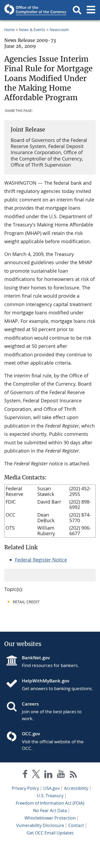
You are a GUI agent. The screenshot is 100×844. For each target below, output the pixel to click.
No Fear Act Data (50, 810)
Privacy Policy (25, 788)
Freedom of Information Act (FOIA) (50, 803)
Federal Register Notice (41, 559)
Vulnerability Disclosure (40, 825)
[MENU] (91, 10)
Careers (30, 704)
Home (9, 29)
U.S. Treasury (50, 796)
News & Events (32, 29)
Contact (76, 825)
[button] (77, 10)
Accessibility (76, 788)
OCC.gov (31, 734)
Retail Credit (26, 601)
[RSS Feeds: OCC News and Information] (73, 775)
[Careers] (13, 707)
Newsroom (59, 29)
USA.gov (51, 788)
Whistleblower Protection (50, 818)
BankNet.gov (36, 658)
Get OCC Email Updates (50, 833)
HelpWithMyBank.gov (45, 681)
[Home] (13, 684)
